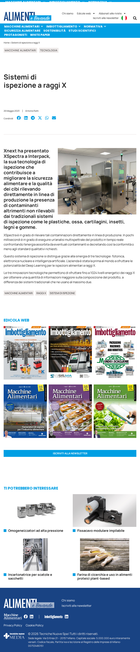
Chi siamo (67, 13)
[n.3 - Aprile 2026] (115, 353)
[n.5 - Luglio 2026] (25, 353)
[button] (134, 18)
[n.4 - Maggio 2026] (70, 353)
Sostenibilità (54, 31)
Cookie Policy (34, 625)
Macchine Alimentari (22, 26)
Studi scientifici (82, 31)
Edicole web (84, 13)
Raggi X (41, 293)
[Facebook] (26, 617)
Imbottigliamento (61, 26)
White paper (40, 35)
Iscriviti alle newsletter (106, 18)
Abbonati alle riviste (110, 13)
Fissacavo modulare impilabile (101, 530)
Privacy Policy (13, 625)
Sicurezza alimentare (22, 31)
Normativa (93, 26)
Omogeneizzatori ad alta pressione (35, 530)
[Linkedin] (32, 617)
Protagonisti (15, 35)
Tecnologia (48, 50)
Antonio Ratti (32, 110)
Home (6, 42)
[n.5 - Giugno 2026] (25, 411)
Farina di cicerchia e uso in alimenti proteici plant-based (104, 576)
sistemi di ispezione (62, 293)
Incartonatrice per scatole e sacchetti (30, 576)
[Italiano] (124, 18)
